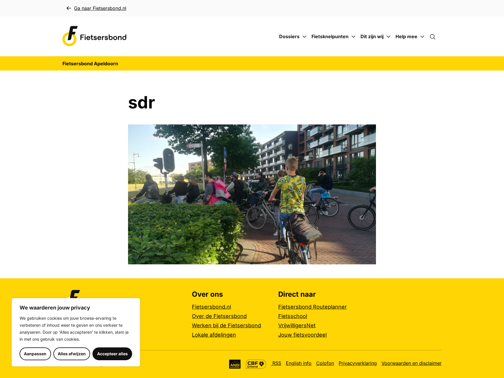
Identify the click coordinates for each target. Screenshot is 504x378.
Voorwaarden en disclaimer (412, 363)
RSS (276, 363)
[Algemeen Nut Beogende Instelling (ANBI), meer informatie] (235, 364)
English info (299, 363)
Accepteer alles (112, 353)
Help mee (406, 36)
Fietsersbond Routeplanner (312, 307)
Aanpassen (35, 353)
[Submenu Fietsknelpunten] (353, 36)
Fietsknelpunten (330, 36)
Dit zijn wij (372, 36)
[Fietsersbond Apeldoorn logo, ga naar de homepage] (94, 36)
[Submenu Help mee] (422, 36)
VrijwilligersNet (297, 325)
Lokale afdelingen (214, 335)
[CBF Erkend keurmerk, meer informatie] (256, 364)
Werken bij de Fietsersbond (226, 325)
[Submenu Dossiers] (304, 36)
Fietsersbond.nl (211, 307)
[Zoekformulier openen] (435, 36)
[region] (76, 332)
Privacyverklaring (358, 363)
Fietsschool (292, 316)
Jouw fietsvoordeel (302, 335)
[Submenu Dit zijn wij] (388, 36)
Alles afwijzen (72, 353)
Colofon (325, 363)
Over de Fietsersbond (219, 316)
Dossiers (289, 36)
